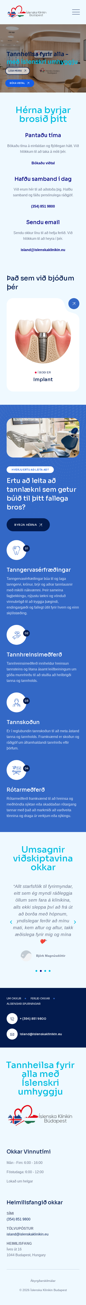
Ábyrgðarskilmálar (43, 1280)
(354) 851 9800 (18, 1219)
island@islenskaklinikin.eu (28, 1234)
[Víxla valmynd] (75, 12)
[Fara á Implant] (43, 345)
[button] (11, 922)
